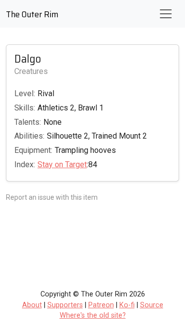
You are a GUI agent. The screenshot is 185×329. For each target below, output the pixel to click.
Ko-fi (127, 305)
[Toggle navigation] (165, 13)
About (32, 305)
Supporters (65, 305)
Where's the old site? (93, 315)
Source (151, 305)
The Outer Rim (32, 14)
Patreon (101, 305)
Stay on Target (62, 164)
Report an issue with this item (52, 197)
